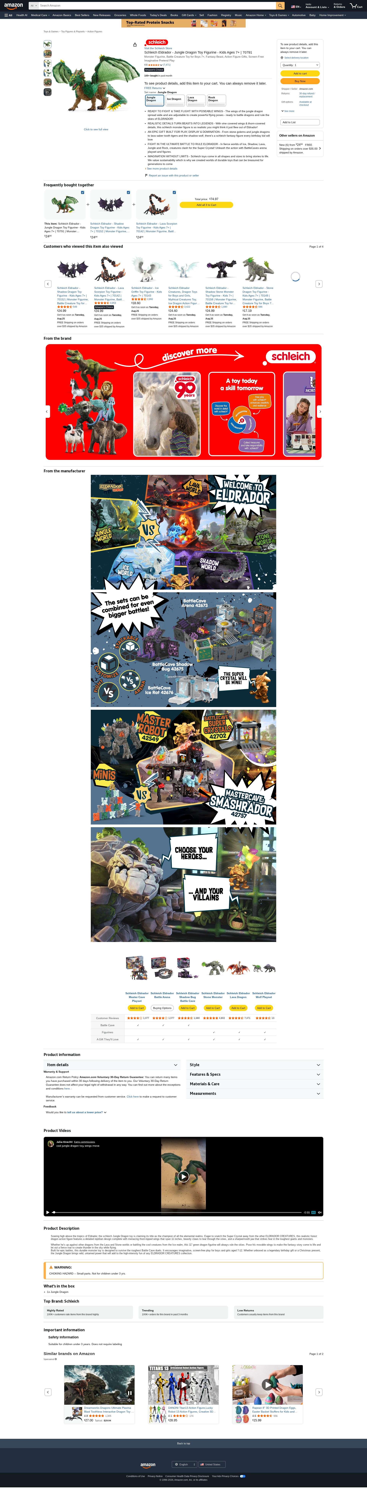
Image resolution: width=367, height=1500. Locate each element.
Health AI (21, 15)
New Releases (101, 15)
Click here (133, 1096)
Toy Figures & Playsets (73, 31)
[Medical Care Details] (49, 15)
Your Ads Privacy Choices (225, 1476)
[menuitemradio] (313, 1212)
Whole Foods (138, 15)
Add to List (289, 122)
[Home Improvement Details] (345, 15)
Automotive (299, 15)
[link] (110, 204)
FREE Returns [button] (153, 88)
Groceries (120, 15)
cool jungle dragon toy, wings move (77, 1145)
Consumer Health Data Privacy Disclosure (187, 1476)
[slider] (177, 1212)
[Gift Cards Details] (195, 15)
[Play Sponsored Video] (183, 1385)
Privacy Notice (155, 1476)
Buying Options (162, 1008)
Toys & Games (51, 31)
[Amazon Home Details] (265, 15)
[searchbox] (157, 5)
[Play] (47, 1212)
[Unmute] (320, 1212)
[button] (8, 15)
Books (174, 15)
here (67, 1088)
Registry (226, 15)
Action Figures (94, 31)
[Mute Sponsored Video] (130, 1400)
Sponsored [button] (49, 1359)
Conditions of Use (135, 1476)
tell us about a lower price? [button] (85, 1112)
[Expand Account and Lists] (328, 7)
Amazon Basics (62, 15)
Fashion (212, 15)
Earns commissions (84, 1141)
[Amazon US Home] (148, 1466)
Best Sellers (82, 15)
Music (238, 15)
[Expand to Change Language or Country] (300, 7)
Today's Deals (158, 15)
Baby (312, 15)
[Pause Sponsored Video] (130, 1393)
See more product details (162, 168)
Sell (201, 15)
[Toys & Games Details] (288, 15)
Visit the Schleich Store (158, 48)
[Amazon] (14, 6)
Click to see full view (96, 129)
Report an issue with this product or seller (174, 175)
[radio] (47, 44)
